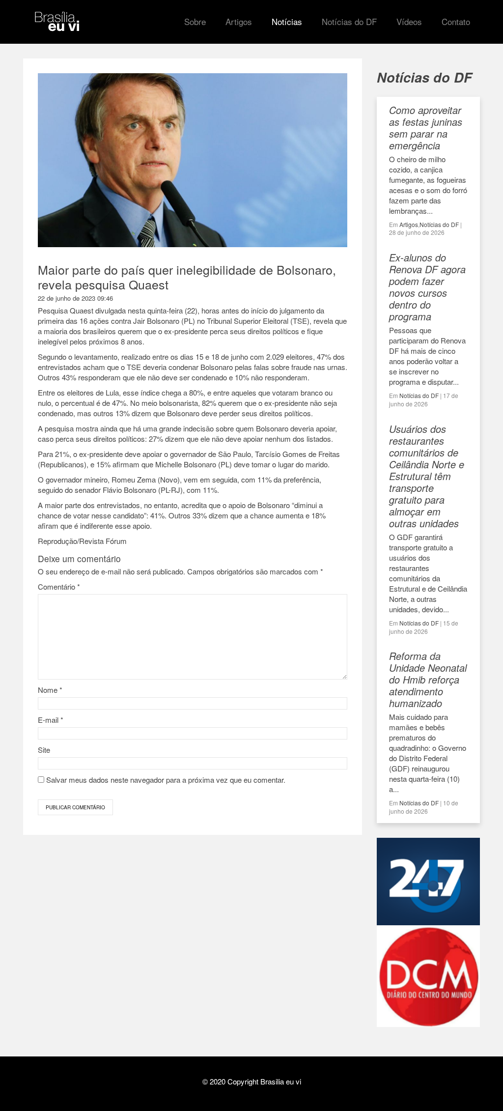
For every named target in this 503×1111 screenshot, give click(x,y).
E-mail (50, 719)
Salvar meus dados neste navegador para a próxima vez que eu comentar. (165, 779)
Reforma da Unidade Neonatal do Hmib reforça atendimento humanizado (428, 679)
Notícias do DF (439, 224)
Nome (50, 689)
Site (44, 749)
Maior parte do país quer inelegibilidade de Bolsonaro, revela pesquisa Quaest (187, 276)
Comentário (59, 586)
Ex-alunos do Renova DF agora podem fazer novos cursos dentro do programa (427, 286)
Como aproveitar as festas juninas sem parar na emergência (425, 127)
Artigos (408, 224)
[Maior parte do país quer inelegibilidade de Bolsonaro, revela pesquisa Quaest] (192, 242)
